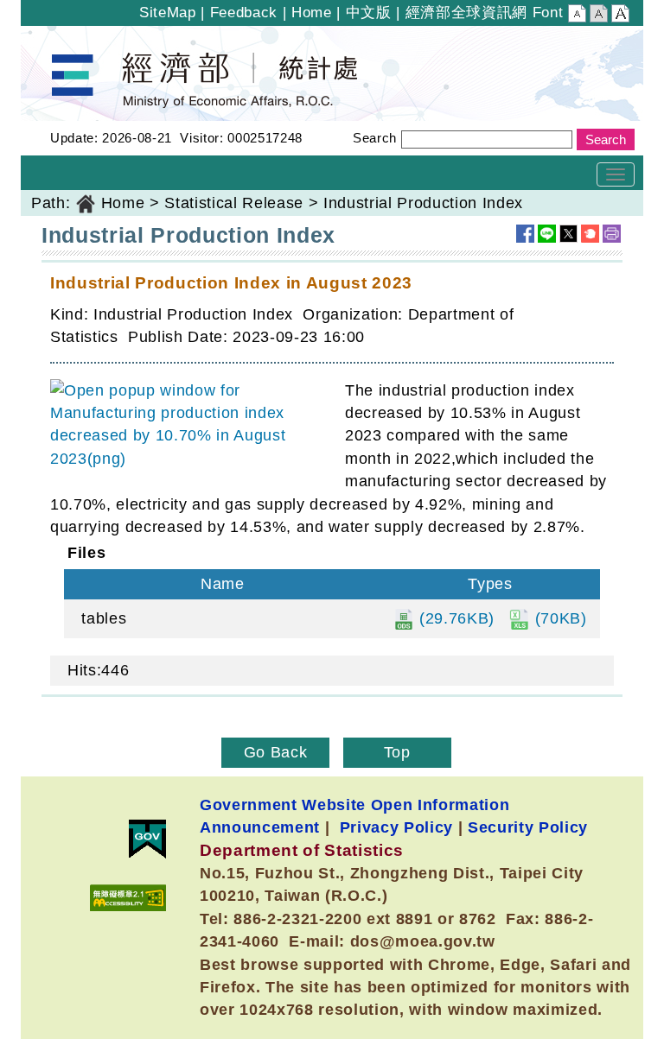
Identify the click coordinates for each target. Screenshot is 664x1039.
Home (311, 12)
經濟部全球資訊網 (466, 12)
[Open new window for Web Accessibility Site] (128, 897)
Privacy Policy (396, 827)
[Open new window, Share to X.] (568, 234)
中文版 (369, 12)
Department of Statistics (110, 37)
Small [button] (577, 15)
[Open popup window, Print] (611, 234)
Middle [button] (599, 15)
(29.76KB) (454, 618)
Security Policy (528, 827)
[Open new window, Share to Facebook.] (525, 234)
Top (397, 752)
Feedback (244, 12)
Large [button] (620, 15)
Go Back (276, 752)
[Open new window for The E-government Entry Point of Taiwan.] (147, 839)
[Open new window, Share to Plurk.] (590, 234)
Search (375, 137)
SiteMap (167, 12)
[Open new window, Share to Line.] (547, 234)
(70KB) (558, 618)
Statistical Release (233, 203)
